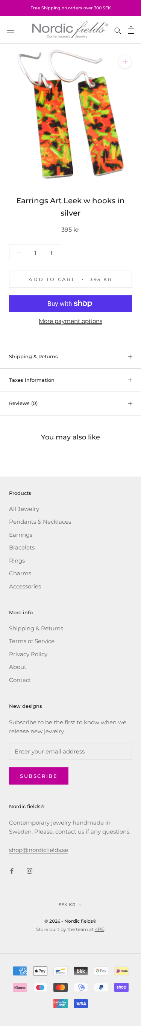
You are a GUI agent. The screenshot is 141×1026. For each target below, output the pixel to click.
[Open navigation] (10, 30)
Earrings (20, 534)
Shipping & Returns (33, 356)
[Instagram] (29, 871)
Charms (20, 573)
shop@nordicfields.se (38, 849)
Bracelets (22, 547)
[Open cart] (131, 30)
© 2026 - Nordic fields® (70, 921)
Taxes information (32, 380)
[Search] (117, 30)
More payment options (70, 321)
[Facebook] (12, 871)
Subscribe (39, 776)
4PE (99, 929)
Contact (20, 680)
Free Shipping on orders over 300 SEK (70, 7)
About (17, 666)
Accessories (25, 586)
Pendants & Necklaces (40, 521)
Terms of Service (32, 641)
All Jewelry (24, 508)
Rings (17, 560)
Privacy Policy (28, 654)
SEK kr (67, 904)
